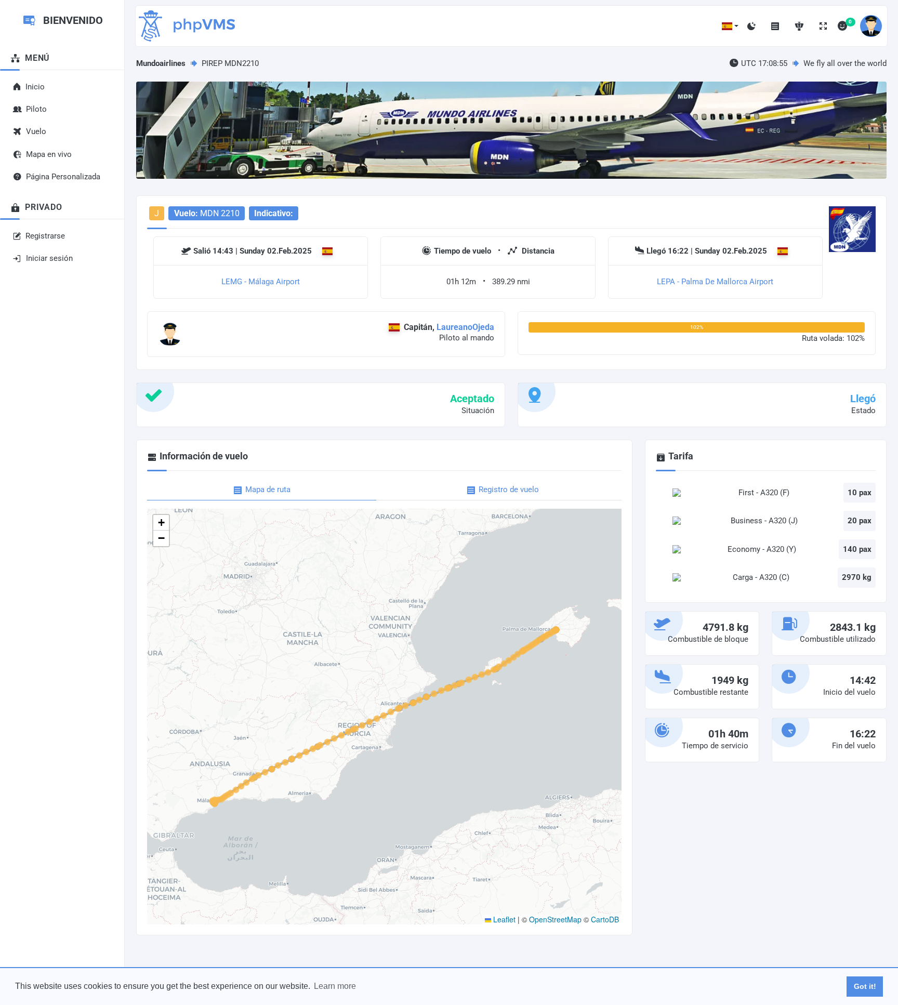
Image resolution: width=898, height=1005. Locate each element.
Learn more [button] (335, 986)
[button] (730, 26)
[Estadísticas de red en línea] (799, 26)
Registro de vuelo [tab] (509, 489)
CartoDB (605, 919)
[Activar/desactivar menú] (775, 26)
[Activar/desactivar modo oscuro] (751, 26)
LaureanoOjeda (465, 327)
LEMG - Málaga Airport (260, 281)
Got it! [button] (865, 986)
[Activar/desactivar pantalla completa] (823, 26)
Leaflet (503, 919)
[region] (62, 473)
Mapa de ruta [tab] (267, 489)
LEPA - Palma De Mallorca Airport (715, 281)
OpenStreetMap (555, 919)
